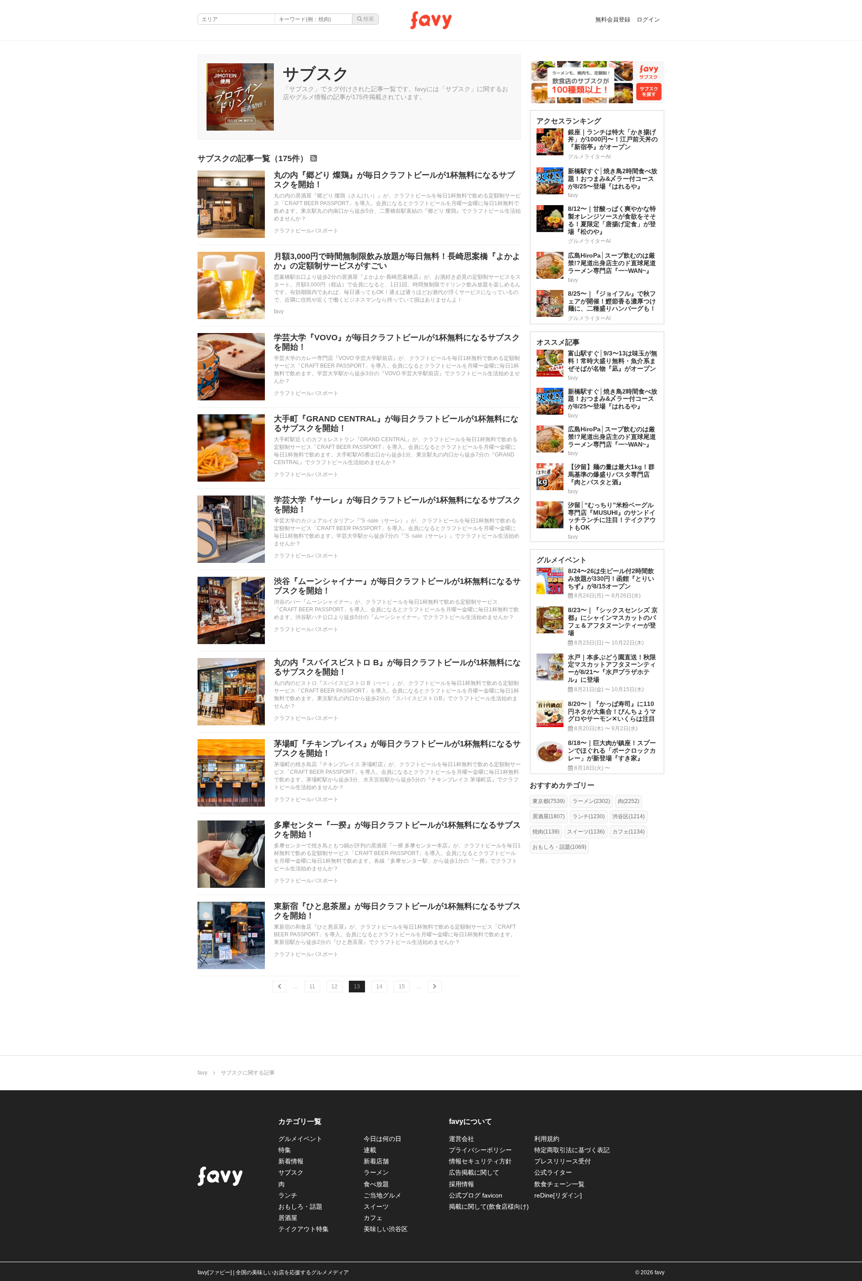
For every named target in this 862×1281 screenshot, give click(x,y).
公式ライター (553, 1172)
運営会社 (461, 1138)
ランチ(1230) (588, 816)
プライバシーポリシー (480, 1150)
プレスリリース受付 (562, 1161)
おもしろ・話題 (300, 1206)
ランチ (287, 1195)
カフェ (373, 1217)
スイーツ (376, 1206)
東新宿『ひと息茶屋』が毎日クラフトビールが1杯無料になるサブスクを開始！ (397, 911)
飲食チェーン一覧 (559, 1184)
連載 (370, 1150)
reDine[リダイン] (558, 1195)
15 (402, 986)
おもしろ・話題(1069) (559, 847)
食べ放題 (376, 1184)
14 (379, 986)
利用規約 (546, 1138)
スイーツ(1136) (586, 832)
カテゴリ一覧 (299, 1121)
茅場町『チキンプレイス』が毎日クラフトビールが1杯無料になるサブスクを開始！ (397, 748)
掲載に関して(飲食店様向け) (489, 1206)
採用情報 (461, 1184)
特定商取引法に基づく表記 (572, 1150)
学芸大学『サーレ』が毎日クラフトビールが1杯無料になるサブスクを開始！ (397, 505)
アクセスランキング (569, 121)
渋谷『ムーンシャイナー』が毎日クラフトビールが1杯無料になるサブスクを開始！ (397, 586)
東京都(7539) (548, 801)
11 (312, 986)
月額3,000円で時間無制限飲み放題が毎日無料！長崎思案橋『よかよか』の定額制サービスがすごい (397, 261)
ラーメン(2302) (591, 801)
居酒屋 (287, 1217)
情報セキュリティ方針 (480, 1161)
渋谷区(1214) (628, 816)
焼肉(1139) (545, 832)
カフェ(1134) (628, 832)
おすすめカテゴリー (562, 785)
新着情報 (290, 1161)
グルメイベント (300, 1138)
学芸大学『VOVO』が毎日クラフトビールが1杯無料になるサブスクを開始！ (397, 342)
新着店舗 (376, 1161)
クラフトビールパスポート (306, 231)
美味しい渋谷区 (386, 1229)
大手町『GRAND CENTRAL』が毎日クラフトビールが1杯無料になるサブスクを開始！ (396, 423)
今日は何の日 (382, 1138)
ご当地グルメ (382, 1195)
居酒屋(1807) (548, 816)
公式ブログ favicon (475, 1195)
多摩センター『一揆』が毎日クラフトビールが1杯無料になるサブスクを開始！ (397, 829)
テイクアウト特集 (303, 1229)
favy (279, 311)
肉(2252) (628, 801)
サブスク (290, 1172)
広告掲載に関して (474, 1172)
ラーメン (376, 1172)
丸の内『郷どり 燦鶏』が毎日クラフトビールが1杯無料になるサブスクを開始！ (394, 180)
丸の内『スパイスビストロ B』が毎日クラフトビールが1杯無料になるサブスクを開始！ (397, 667)
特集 (284, 1150)
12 (334, 986)
